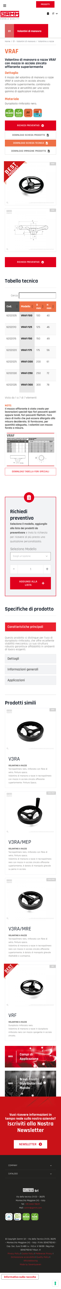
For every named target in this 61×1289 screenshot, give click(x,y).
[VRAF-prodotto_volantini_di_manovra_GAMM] (30, 163)
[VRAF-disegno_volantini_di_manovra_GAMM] (30, 210)
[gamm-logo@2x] (10, 12)
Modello (30, 549)
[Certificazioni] (30, 1217)
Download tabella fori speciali (30, 471)
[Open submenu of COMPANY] (51, 1166)
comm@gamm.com (33, 1207)
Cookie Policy (28, 1253)
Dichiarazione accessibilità (23, 1257)
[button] (4, 6)
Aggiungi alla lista (28, 583)
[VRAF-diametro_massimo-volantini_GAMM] (30, 434)
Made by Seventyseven (30, 1264)
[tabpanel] (30, 643)
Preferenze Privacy (43, 1253)
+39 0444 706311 (32, 1204)
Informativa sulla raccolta (20, 1276)
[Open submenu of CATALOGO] (51, 1174)
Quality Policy (43, 1257)
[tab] (30, 626)
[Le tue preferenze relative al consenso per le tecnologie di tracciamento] (55, 1283)
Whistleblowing (31, 1260)
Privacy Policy (14, 1253)
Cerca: (14, 295)
